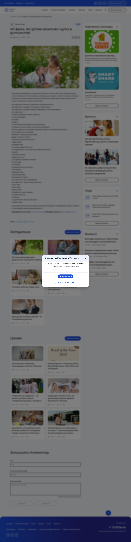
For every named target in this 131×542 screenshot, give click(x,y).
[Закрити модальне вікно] (86, 258)
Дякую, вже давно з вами (65, 282)
